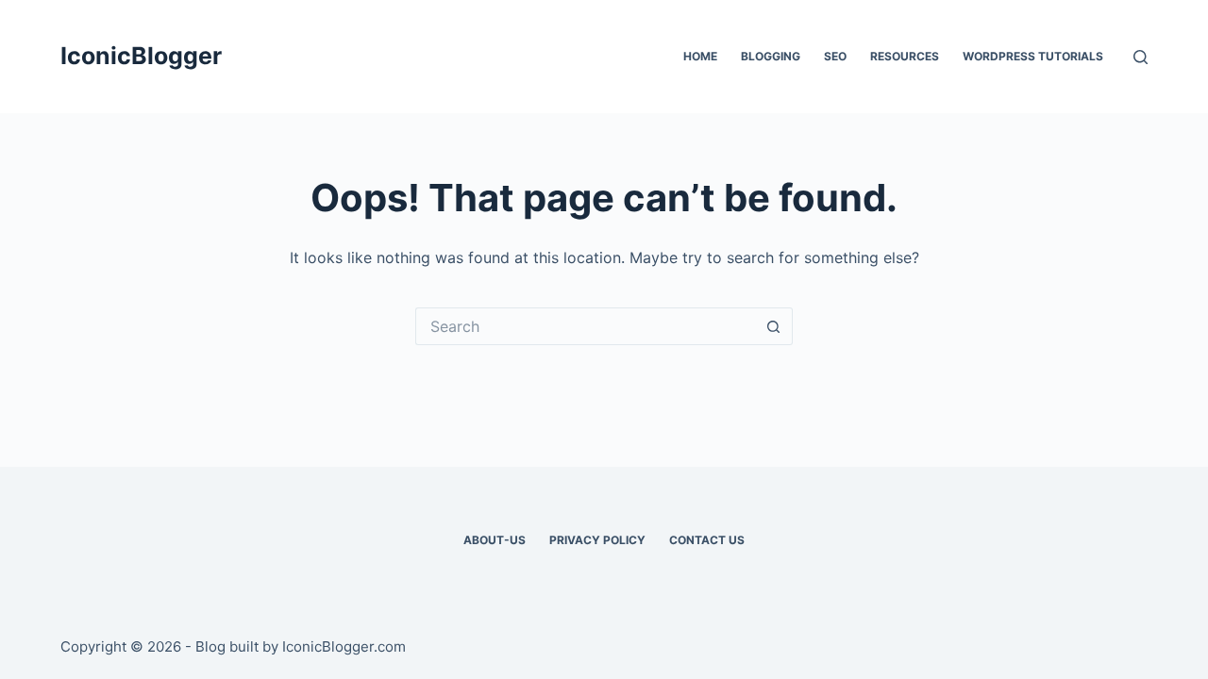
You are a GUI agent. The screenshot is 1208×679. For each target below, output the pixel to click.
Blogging (770, 56)
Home (700, 56)
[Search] (1140, 57)
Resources (904, 56)
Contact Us (707, 540)
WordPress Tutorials (1033, 56)
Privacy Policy (597, 540)
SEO (835, 56)
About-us (494, 540)
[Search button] (774, 326)
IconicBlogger (141, 55)
